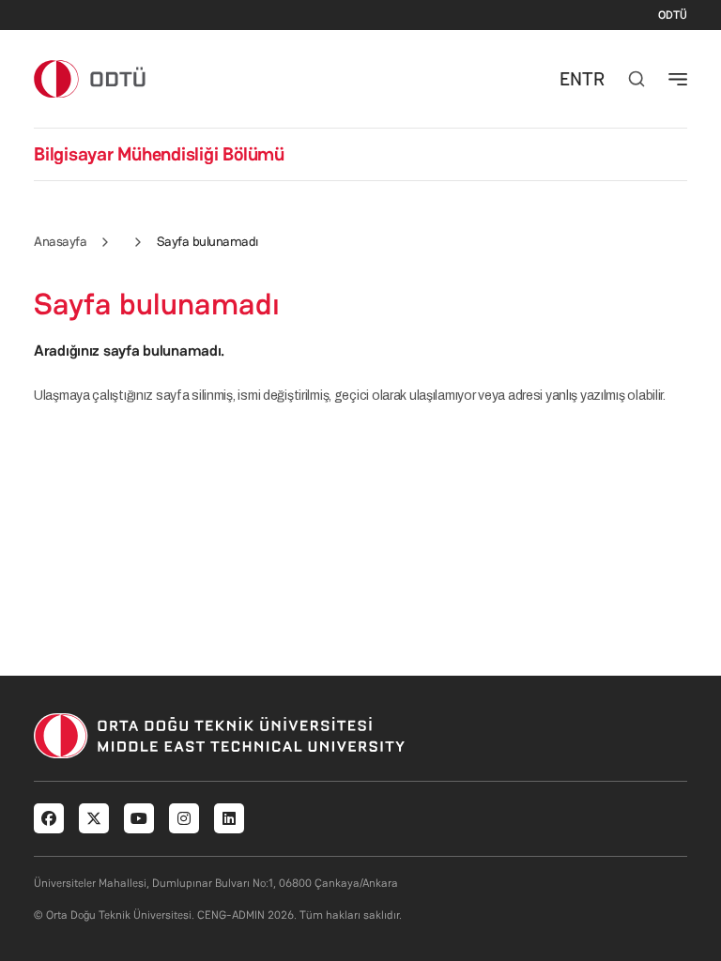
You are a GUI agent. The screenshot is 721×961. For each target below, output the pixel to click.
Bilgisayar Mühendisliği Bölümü (159, 154)
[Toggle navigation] (677, 79)
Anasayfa (60, 241)
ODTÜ (672, 15)
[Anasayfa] (90, 78)
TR (593, 78)
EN (571, 78)
